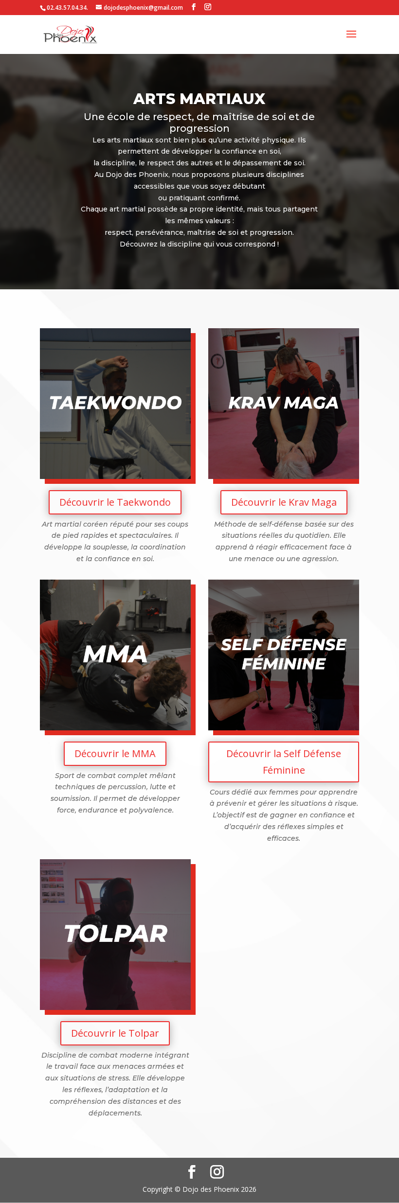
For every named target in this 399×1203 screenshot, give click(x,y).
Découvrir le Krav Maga (284, 502)
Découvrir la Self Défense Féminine (283, 762)
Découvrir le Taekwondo (115, 502)
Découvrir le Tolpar (115, 1033)
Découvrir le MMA (115, 753)
